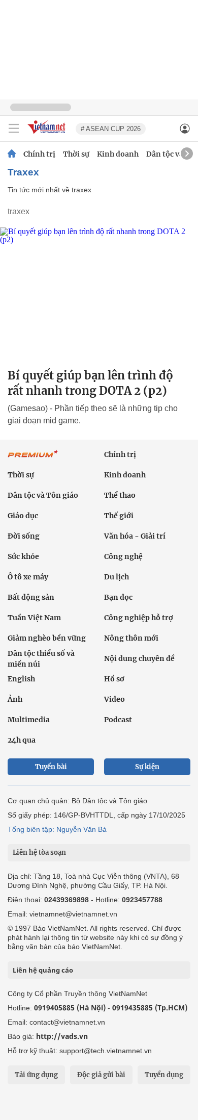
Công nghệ (123, 556)
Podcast (118, 719)
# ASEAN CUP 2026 (111, 129)
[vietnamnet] (48, 134)
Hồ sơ (114, 678)
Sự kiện (147, 766)
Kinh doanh (118, 154)
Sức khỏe (23, 556)
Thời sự (76, 154)
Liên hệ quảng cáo (43, 970)
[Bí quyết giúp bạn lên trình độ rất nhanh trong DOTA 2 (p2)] (99, 293)
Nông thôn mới (131, 638)
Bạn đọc (118, 597)
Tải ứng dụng (36, 1075)
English (21, 678)
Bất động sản (31, 597)
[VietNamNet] (12, 154)
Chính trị (39, 154)
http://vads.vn (62, 1036)
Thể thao (120, 495)
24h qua (22, 740)
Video (114, 699)
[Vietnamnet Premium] (33, 459)
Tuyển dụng (164, 1075)
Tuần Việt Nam (34, 617)
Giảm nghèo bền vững (47, 638)
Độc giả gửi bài (101, 1075)
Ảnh (15, 699)
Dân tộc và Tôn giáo (43, 495)
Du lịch (116, 576)
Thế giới (119, 515)
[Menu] (14, 128)
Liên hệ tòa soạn (39, 852)
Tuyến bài (51, 766)
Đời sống (24, 536)
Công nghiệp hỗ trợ (138, 617)
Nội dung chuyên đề (139, 658)
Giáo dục (23, 515)
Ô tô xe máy (28, 576)
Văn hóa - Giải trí (135, 536)
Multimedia (29, 719)
